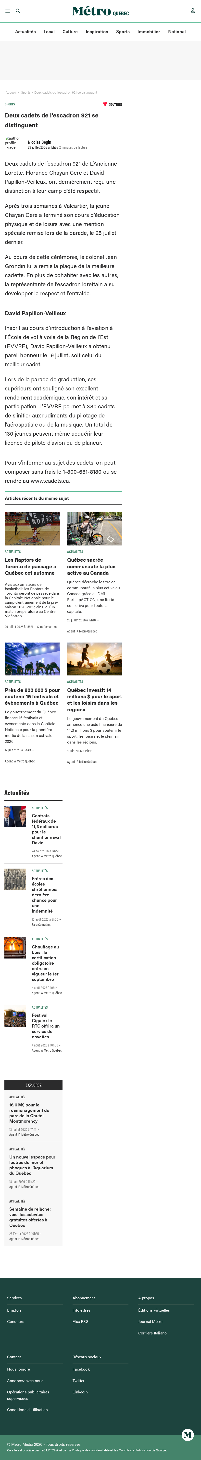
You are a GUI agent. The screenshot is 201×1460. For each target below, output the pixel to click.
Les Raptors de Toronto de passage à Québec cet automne (30, 566)
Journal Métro (150, 1321)
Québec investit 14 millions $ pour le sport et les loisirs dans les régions (94, 699)
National (177, 31)
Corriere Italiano (152, 1333)
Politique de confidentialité (91, 1450)
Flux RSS (80, 1321)
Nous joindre (18, 1369)
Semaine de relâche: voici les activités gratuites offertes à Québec (30, 1217)
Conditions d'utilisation (135, 1450)
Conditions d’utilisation (27, 1409)
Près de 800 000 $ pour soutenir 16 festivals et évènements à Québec (32, 696)
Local (49, 31)
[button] (6, 11)
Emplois (14, 1310)
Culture (70, 31)
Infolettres (81, 1310)
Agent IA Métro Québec (82, 631)
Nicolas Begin (39, 141)
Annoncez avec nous (25, 1380)
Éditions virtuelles (154, 1310)
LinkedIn (80, 1392)
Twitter (79, 1380)
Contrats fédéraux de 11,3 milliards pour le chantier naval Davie (46, 828)
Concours (16, 1321)
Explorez (33, 1085)
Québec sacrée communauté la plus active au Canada (91, 566)
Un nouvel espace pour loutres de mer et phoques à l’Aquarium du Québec (32, 1165)
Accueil (11, 92)
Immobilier (149, 31)
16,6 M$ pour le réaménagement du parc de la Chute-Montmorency (29, 1113)
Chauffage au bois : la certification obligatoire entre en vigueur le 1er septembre (45, 963)
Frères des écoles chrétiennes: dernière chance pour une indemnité (44, 894)
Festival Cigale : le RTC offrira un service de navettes (46, 1026)
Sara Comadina (47, 626)
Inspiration (97, 31)
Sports (123, 31)
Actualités (25, 31)
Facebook (81, 1369)
